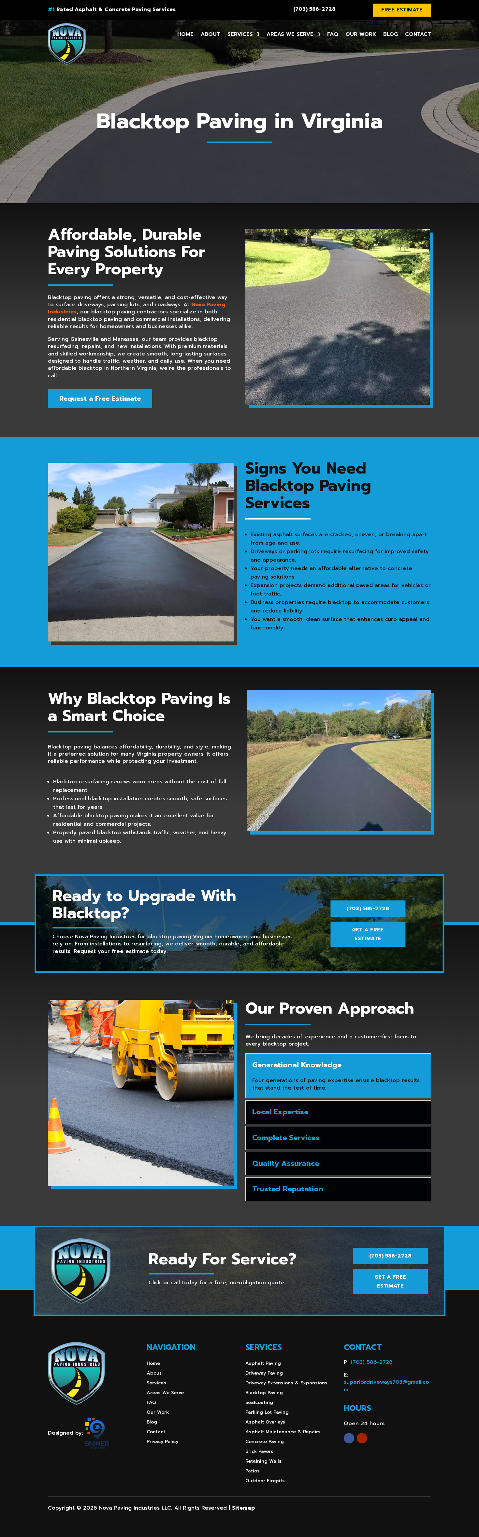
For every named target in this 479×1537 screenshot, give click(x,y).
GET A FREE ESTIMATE (368, 934)
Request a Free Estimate (100, 398)
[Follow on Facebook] (349, 1438)
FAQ (332, 34)
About (210, 34)
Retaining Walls (263, 1462)
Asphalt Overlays (265, 1422)
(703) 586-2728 (314, 9)
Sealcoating (259, 1403)
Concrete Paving (264, 1442)
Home (185, 34)
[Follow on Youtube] (362, 1438)
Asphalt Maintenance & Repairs (283, 1432)
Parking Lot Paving (267, 1413)
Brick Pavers (259, 1452)
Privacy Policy (162, 1442)
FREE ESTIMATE (402, 10)
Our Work (360, 34)
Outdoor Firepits (265, 1481)
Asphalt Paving (263, 1364)
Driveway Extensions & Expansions (286, 1383)
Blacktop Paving (264, 1393)
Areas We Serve (290, 34)
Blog (390, 34)
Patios (252, 1471)
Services (240, 34)
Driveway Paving (264, 1374)
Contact (418, 34)
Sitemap (243, 1508)
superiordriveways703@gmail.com (386, 1385)
